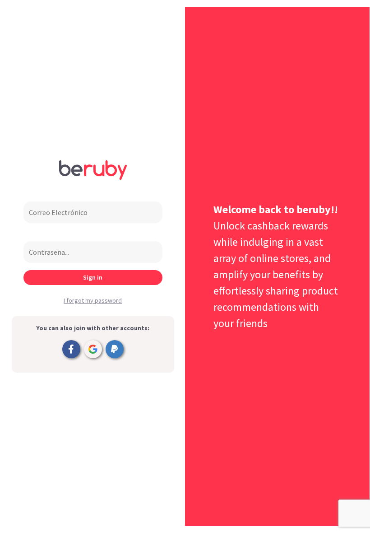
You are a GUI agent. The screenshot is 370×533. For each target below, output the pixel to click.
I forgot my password (93, 300)
